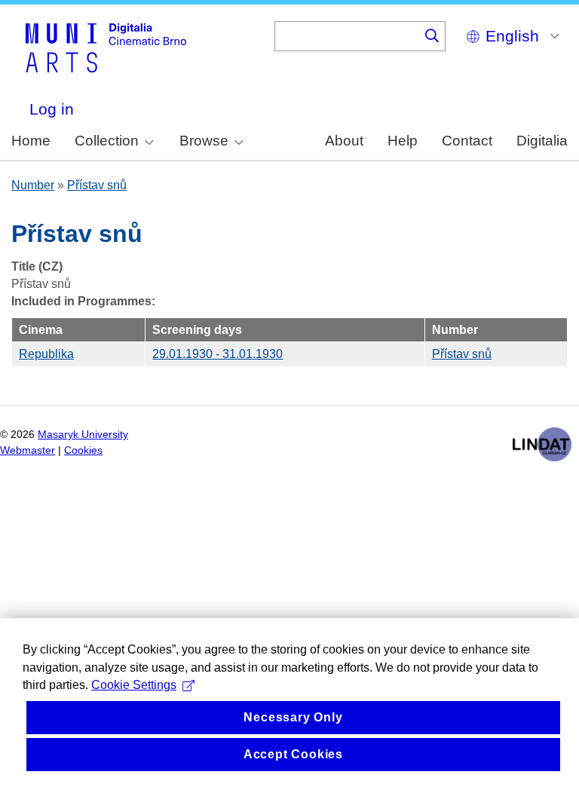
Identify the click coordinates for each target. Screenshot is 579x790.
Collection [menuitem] (107, 140)
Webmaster (27, 450)
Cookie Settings (133, 684)
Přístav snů (97, 185)
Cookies (83, 450)
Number (32, 185)
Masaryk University (83, 434)
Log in (51, 109)
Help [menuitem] (403, 140)
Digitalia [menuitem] (542, 140)
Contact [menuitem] (467, 140)
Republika (46, 354)
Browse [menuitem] (203, 140)
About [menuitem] (344, 140)
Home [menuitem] (31, 140)
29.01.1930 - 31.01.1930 (217, 354)
